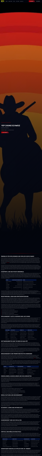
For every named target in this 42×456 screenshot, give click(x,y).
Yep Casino (8, 262)
